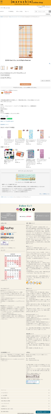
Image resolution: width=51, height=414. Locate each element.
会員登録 (43, 6)
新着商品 (11, 11)
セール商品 (20, 11)
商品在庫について (30, 333)
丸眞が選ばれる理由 (5, 400)
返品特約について (4, 124)
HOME (1, 16)
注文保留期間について (5, 352)
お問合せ (28, 352)
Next (49, 137)
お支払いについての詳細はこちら (8, 247)
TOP (3, 11)
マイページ (48, 6)
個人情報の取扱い (5, 411)
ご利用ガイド (41, 7)
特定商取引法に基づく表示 (7, 408)
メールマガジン (47, 7)
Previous (2, 137)
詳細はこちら (31, 279)
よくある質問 (4, 395)
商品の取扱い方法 (5, 398)
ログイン (39, 6)
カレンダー (3, 250)
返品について (29, 288)
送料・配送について (30, 223)
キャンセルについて (5, 288)
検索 (50, 11)
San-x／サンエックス (13, 16)
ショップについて (5, 403)
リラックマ (20, 16)
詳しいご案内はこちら (45, 193)
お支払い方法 (3, 223)
